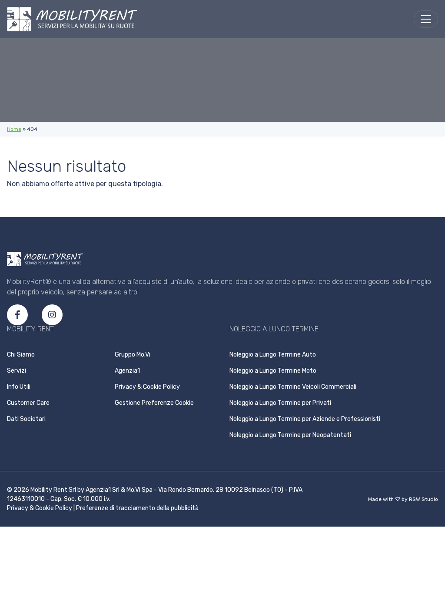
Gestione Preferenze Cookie (154, 403)
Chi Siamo (21, 354)
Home (14, 129)
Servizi (16, 370)
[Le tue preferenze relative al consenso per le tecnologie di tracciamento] (436, 445)
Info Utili (18, 386)
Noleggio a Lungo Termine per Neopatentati (290, 435)
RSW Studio (423, 499)
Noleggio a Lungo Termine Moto (272, 370)
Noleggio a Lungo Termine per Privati (280, 403)
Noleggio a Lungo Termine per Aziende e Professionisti (304, 419)
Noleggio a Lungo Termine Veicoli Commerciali (292, 386)
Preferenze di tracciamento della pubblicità (137, 508)
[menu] (426, 19)
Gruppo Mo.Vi (132, 354)
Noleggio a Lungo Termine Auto (272, 354)
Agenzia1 (127, 370)
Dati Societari (26, 419)
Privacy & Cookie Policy (147, 386)
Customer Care (28, 403)
